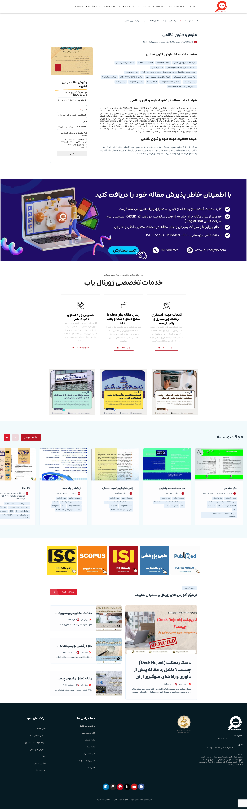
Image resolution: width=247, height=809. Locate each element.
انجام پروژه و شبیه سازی (35, 742)
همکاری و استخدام (113, 6)
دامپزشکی (91, 768)
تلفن (84, 121)
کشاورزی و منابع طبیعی (85, 761)
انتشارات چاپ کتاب (37, 735)
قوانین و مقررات (39, 763)
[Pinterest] (120, 787)
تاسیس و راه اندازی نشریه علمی (80, 317)
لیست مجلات (130, 6)
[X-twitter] (127, 787)
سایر (82, 147)
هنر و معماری (89, 754)
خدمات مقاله (160, 6)
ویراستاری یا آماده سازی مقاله (72, 142)
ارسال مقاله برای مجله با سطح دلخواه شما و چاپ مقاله (123, 319)
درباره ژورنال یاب (94, 6)
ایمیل (83, 110)
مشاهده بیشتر (30, 437)
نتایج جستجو (188, 21)
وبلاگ (43, 756)
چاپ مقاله (41, 728)
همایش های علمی (38, 749)
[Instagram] (113, 787)
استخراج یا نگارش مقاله (74, 139)
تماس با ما (79, 6)
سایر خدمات (145, 6)
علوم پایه (91, 747)
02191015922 (220, 738)
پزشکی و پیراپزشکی (87, 726)
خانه (199, 21)
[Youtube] (134, 787)
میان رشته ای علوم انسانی (155, 21)
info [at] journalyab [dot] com (220, 748)
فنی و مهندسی (88, 733)
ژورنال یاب (192, 6)
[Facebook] (141, 787)
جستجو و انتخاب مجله (177, 6)
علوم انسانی (174, 21)
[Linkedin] (106, 787)
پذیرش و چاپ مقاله (76, 144)
